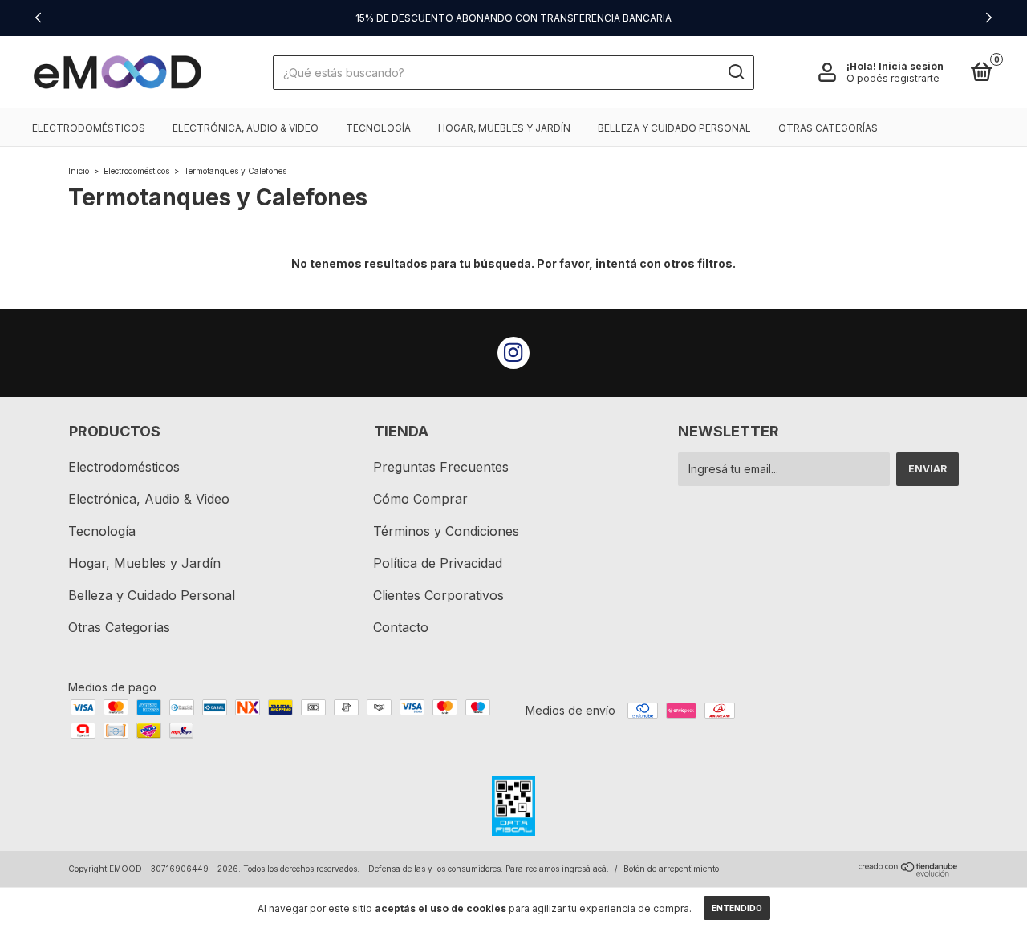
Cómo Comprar (420, 499)
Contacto (400, 627)
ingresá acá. (585, 868)
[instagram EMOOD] (513, 353)
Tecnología (378, 128)
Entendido (737, 908)
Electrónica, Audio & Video (246, 128)
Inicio (78, 171)
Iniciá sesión (911, 66)
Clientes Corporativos (438, 595)
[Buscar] (735, 72)
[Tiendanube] (909, 872)
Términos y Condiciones (446, 531)
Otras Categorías (828, 128)
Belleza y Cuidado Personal (674, 128)
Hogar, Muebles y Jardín (504, 128)
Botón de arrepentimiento (671, 868)
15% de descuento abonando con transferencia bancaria (513, 18)
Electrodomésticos (88, 128)
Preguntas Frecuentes (441, 467)
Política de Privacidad (437, 563)
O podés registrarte (893, 78)
